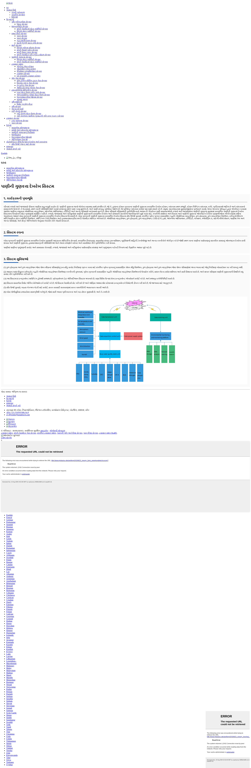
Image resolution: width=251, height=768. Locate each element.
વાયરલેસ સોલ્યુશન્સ (20, 128)
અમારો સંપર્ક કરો (13, 149)
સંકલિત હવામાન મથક (46, 433)
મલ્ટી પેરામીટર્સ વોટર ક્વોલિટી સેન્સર (32, 29)
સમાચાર (9, 146)
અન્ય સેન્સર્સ (17, 109)
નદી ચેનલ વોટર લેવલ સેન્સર (29, 113)
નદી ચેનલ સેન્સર (19, 111)
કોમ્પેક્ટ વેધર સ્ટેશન (25, 66)
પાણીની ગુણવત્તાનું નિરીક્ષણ (23, 132)
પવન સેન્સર (22, 36)
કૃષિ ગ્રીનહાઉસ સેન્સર (21, 22)
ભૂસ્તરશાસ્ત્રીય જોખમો (22, 137)
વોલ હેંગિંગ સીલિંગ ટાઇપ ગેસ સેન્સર (32, 81)
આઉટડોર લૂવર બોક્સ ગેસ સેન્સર (31, 88)
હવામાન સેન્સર (23, 73)
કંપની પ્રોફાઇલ (18, 12)
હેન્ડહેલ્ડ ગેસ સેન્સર (25, 85)
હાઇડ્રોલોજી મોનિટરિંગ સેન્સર (24, 90)
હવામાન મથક (17, 64)
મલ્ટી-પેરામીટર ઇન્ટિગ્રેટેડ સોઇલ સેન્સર (33, 55)
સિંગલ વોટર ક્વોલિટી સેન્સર (28, 31)
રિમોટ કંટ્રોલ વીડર (24, 104)
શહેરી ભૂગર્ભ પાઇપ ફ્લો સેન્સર (29, 43)
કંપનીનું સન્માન (18, 15)
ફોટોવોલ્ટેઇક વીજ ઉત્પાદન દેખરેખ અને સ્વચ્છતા (26, 142)
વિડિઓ (15, 17)
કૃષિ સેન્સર (16, 106)
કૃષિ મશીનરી (17, 102)
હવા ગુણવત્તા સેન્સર (20, 121)
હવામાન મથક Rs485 (108, 433)
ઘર (7, 8)
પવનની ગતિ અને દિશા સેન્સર (69, 433)
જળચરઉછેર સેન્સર (20, 26)
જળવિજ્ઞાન (16, 135)
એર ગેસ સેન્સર (18, 78)
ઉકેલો (8, 125)
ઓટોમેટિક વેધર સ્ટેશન (26, 69)
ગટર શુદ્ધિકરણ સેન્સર (26, 40)
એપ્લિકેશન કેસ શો (20, 139)
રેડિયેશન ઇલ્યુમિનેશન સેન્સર (29, 71)
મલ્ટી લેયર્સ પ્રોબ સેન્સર (27, 50)
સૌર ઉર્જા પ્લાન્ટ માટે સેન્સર (23, 144)
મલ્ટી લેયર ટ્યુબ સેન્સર (27, 52)
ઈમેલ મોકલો (6, 438)
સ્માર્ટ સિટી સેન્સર (19, 33)
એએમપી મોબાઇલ (57, 431)
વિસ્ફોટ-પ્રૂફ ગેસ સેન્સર (27, 83)
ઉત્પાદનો (10, 19)
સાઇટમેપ (44, 431)
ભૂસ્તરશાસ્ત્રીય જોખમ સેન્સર (29, 97)
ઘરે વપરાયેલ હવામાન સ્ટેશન (28, 76)
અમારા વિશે (11, 10)
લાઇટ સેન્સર (22, 24)
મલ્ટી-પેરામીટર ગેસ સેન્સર (25, 433)
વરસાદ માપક (22, 99)
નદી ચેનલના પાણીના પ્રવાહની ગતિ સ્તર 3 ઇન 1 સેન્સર (40, 116)
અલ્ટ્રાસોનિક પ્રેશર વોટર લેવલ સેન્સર (33, 95)
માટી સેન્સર (16, 45)
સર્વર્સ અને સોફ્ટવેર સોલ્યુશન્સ (25, 130)
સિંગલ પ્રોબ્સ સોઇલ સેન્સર (28, 48)
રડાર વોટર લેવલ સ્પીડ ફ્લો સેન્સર (31, 92)
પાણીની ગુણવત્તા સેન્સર (22, 57)
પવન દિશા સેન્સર (90, 433)
